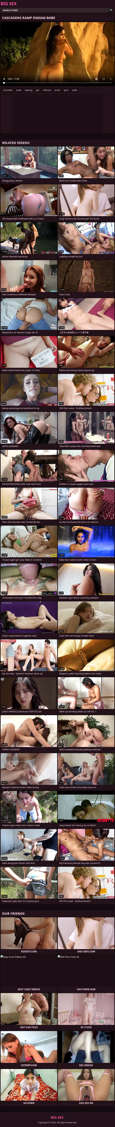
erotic (57, 90)
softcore (47, 90)
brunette (8, 90)
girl (37, 90)
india (74, 90)
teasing (28, 90)
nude (18, 90)
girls (66, 90)
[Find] (111, 10)
